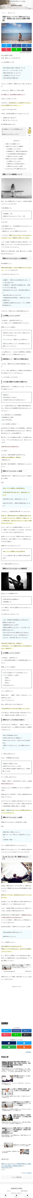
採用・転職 (5, 1023)
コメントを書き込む (16, 1177)
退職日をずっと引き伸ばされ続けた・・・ (17, 163)
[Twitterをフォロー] (24, 1043)
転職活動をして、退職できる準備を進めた (17, 151)
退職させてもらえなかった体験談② (14, 158)
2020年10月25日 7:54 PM (6, 1167)
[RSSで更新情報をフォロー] (24, 1047)
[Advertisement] (16, 1004)
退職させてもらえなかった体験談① (14, 146)
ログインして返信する (27, 1172)
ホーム (9, 1190)
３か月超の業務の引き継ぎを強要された (17, 153)
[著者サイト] (9, 1043)
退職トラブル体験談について (13, 144)
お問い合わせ (24, 1190)
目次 (15, 140)
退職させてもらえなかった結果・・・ (16, 156)
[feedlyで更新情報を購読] (9, 1047)
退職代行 (8, 810)
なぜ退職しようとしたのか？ (14, 149)
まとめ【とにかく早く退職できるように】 (16, 168)
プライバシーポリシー (16, 1193)
